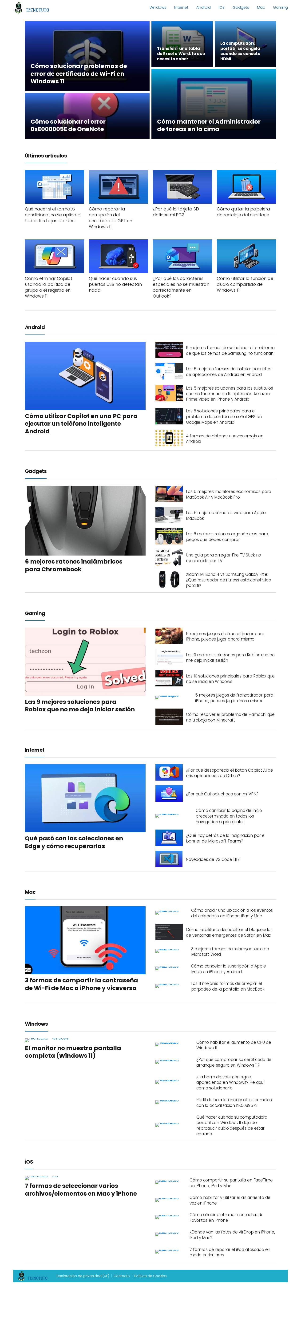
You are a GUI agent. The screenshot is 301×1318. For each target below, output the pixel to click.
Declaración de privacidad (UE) (82, 1276)
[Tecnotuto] (32, 7)
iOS (222, 7)
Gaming (280, 7)
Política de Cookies (150, 1276)
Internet (181, 7)
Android (203, 7)
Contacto (122, 1276)
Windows (158, 7)
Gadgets (241, 7)
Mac (261, 7)
